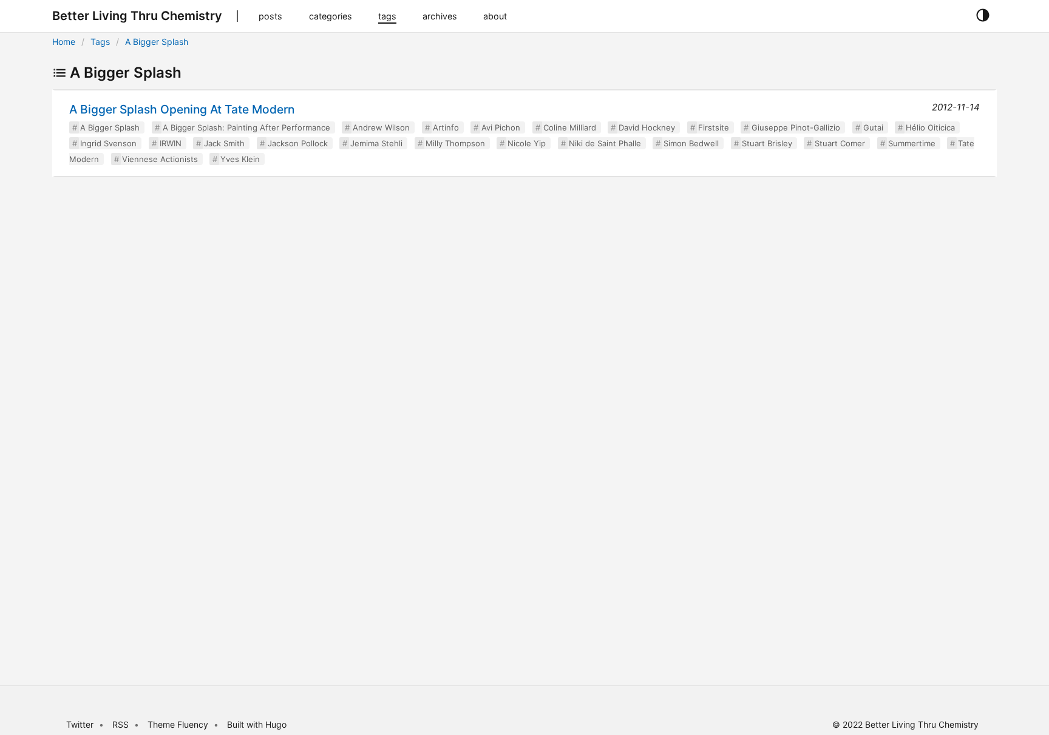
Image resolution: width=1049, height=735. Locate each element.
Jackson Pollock (298, 143)
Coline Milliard (569, 127)
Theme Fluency (179, 724)
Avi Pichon (500, 127)
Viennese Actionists (160, 159)
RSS (120, 724)
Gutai (873, 127)
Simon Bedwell (691, 143)
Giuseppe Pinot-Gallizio (796, 127)
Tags (100, 41)
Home (63, 41)
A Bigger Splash (156, 41)
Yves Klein (240, 159)
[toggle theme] (982, 15)
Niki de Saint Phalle (605, 143)
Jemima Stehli (376, 143)
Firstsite (713, 127)
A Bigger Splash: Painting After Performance (246, 127)
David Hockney (647, 127)
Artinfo (446, 127)
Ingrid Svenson (108, 143)
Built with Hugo (257, 724)
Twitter (79, 724)
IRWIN (171, 143)
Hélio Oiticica (930, 127)
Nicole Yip (527, 143)
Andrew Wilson (381, 127)
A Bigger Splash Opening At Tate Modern (181, 109)
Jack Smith (224, 143)
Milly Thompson (455, 143)
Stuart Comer (840, 143)
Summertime (911, 143)
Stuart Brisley (767, 143)
